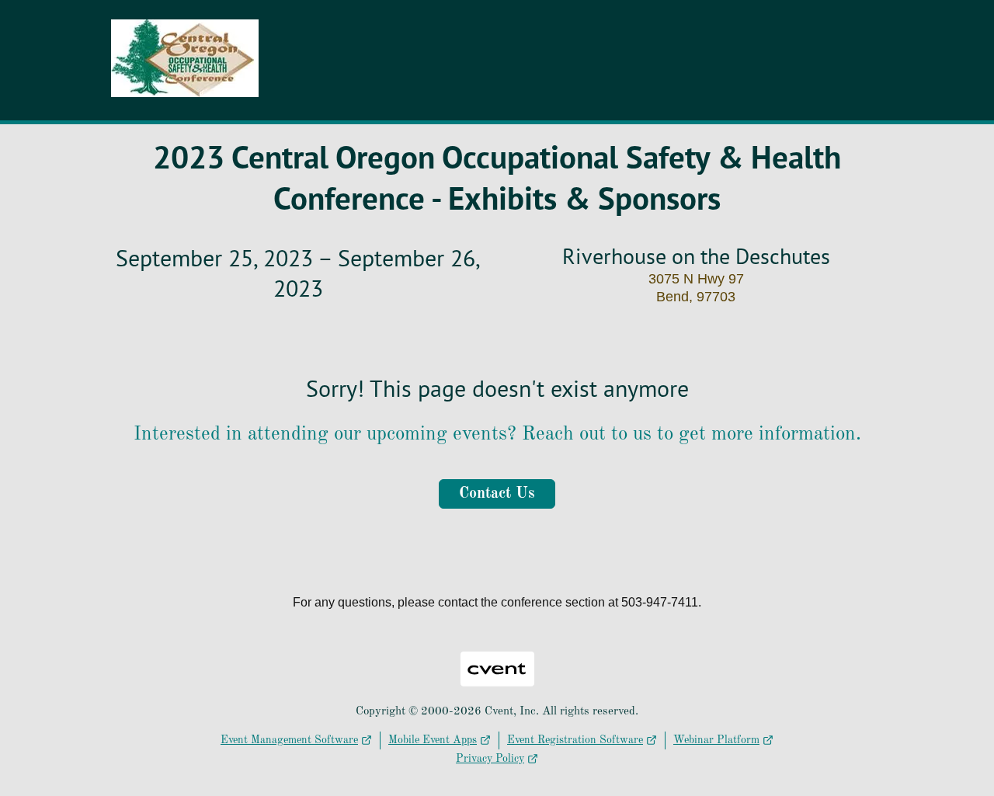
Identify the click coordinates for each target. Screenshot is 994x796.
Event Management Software (289, 740)
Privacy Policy (490, 758)
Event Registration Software (575, 740)
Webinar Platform (716, 740)
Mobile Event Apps (432, 740)
